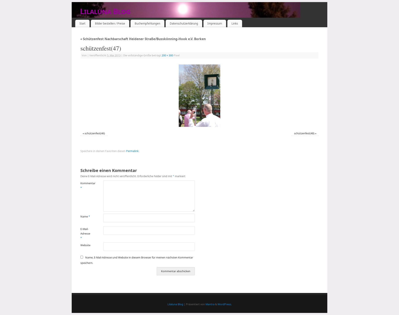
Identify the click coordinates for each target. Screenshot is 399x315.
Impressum (214, 23)
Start (82, 23)
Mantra (210, 304)
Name (85, 216)
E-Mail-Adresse (85, 233)
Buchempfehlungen (147, 23)
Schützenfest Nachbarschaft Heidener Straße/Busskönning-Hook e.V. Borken (143, 39)
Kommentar (86, 185)
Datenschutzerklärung (184, 23)
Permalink (132, 151)
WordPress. (225, 304)
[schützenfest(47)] (199, 95)
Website (85, 245)
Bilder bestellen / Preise (110, 23)
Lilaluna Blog (105, 11)
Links (235, 23)
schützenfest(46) (95, 133)
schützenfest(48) (304, 133)
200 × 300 (167, 55)
